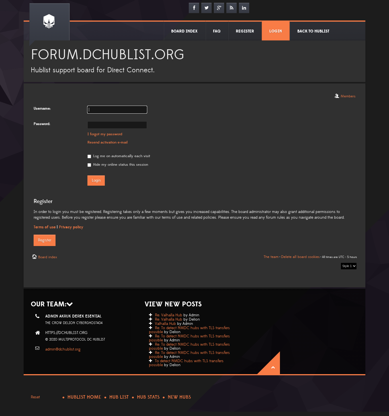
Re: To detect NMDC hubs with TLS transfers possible (189, 330)
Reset (35, 397)
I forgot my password (104, 134)
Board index (47, 257)
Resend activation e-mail (107, 142)
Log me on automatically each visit (121, 156)
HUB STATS (148, 397)
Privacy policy (71, 227)
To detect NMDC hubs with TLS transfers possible (186, 363)
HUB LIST (119, 397)
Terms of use (45, 227)
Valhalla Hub (165, 323)
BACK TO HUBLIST (313, 31)
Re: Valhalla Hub (168, 315)
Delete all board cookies (300, 257)
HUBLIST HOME (84, 397)
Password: (42, 124)
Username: (42, 108)
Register (44, 240)
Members (348, 96)
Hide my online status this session (120, 164)
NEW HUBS (179, 397)
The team (271, 257)
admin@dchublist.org (63, 349)
